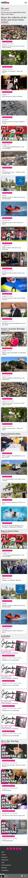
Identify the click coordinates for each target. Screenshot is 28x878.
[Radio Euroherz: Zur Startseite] (12, 2)
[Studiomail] (17, 849)
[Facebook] (11, 849)
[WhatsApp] (8, 849)
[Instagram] (14, 849)
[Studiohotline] (20, 849)
